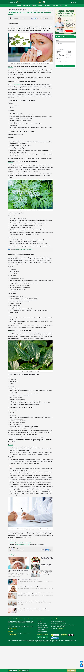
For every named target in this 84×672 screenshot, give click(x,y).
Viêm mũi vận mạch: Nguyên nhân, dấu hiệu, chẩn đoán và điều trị (32, 601)
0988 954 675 (60, 628)
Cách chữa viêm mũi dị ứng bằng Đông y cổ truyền (20, 542)
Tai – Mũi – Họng (60, 55)
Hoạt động (55, 5)
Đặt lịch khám (72, 670)
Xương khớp (70, 54)
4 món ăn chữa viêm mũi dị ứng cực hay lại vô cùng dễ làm (47, 558)
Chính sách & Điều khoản (43, 627)
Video (61, 5)
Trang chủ (19, 5)
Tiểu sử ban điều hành (42, 625)
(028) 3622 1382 (12, 634)
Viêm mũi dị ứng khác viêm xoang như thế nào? (46, 565)
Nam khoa (59, 51)
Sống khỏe (40, 5)
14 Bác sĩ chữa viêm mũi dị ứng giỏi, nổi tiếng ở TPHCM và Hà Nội (46, 573)
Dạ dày (58, 54)
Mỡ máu (58, 58)
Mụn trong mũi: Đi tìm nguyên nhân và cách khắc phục (29, 586)
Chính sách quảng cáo (42, 631)
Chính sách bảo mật (42, 629)
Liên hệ (65, 5)
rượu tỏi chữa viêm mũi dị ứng (22, 544)
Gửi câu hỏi (65, 66)
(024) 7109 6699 (12, 628)
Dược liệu (34, 5)
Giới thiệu (39, 621)
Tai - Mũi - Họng (17, 9)
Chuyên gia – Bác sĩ (42, 623)
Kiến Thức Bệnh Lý (47, 5)
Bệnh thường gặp (26, 5)
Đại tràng (69, 57)
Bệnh (13, 9)
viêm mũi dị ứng (24, 69)
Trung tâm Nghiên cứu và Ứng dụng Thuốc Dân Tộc (42, 1)
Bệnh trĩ (69, 52)
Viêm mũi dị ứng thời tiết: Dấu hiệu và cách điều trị (29, 579)
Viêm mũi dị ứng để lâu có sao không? (23, 249)
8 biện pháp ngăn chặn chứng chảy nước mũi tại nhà (29, 593)
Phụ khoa (59, 57)
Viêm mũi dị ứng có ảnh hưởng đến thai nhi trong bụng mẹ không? (32, 608)
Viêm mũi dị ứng (23, 9)
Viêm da (69, 51)
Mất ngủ (69, 55)
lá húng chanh (16, 84)
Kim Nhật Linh (15, 18)
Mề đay (58, 52)
